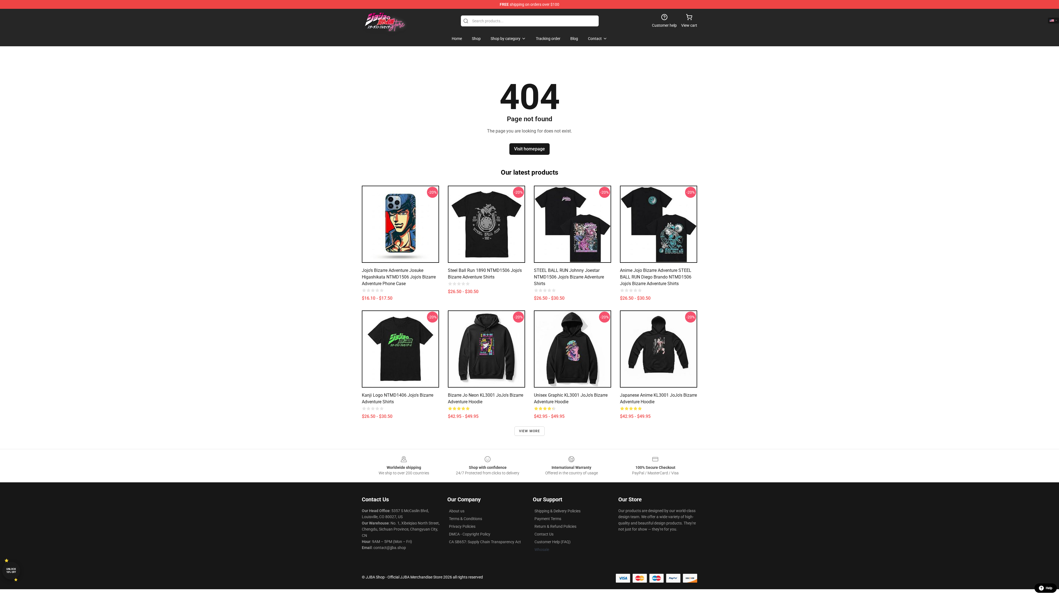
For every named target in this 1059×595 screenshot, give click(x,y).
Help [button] (1049, 588)
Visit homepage (529, 149)
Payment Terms (547, 518)
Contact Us (543, 534)
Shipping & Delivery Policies (557, 511)
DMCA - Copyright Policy (469, 534)
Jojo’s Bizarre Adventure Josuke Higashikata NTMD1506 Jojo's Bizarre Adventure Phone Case (399, 277)
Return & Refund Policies (555, 526)
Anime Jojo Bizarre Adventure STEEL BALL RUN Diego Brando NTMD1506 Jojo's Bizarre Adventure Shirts (655, 277)
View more (529, 431)
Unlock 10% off (11, 571)
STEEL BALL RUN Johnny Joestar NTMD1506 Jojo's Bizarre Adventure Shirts (569, 277)
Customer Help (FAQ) (552, 542)
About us (456, 511)
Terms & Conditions (465, 518)
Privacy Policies (462, 526)
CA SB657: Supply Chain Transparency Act (485, 542)
